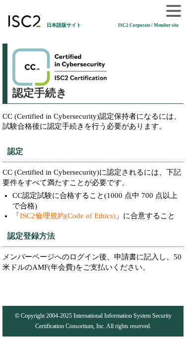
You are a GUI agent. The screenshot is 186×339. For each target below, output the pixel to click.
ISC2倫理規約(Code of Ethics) (68, 216)
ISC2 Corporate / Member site (148, 25)
